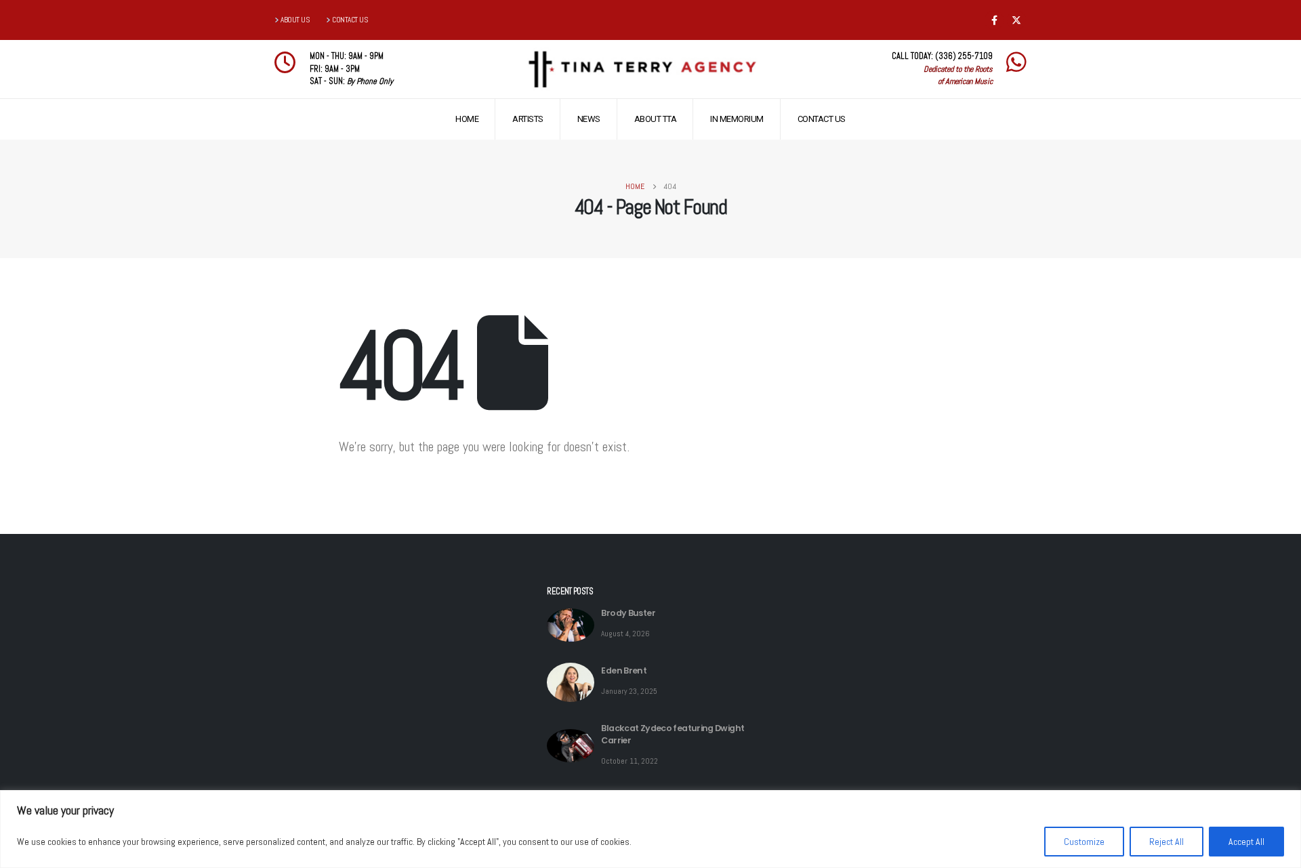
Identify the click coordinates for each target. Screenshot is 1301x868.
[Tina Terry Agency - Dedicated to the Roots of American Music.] (641, 69)
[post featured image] (570, 625)
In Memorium (737, 119)
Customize (1084, 841)
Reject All (1166, 841)
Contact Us (822, 119)
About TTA (655, 119)
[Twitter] (1016, 20)
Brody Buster (628, 613)
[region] (650, 829)
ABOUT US (295, 19)
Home (466, 119)
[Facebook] (994, 20)
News (588, 119)
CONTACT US (350, 19)
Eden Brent (623, 670)
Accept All (1246, 841)
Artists (527, 119)
